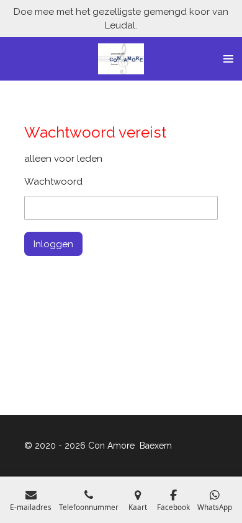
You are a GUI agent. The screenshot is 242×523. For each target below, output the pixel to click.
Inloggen (53, 244)
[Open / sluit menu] (228, 59)
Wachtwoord (53, 181)
